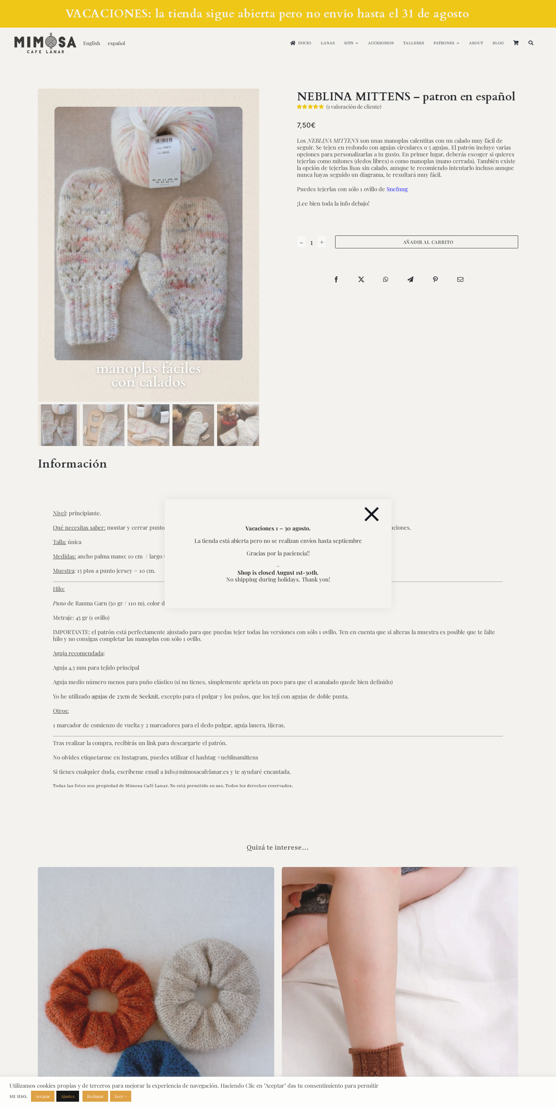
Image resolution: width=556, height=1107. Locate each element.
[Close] (371, 514)
